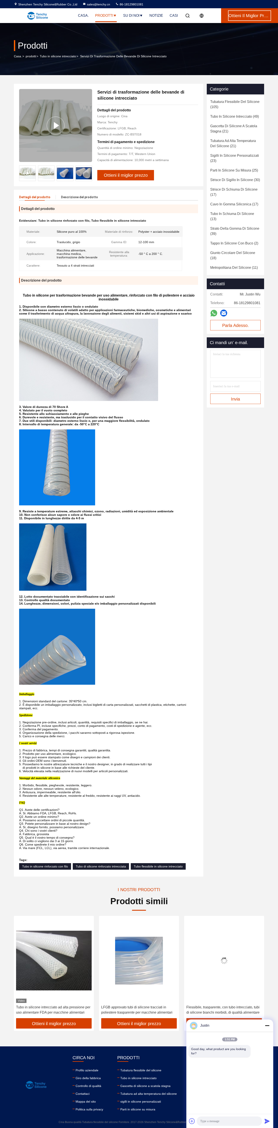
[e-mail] (224, 313)
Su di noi (131, 15)
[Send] (267, 1121)
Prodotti (104, 15)
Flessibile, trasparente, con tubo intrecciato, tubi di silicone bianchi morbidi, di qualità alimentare (137, 1009)
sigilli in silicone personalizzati (140, 1101)
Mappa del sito (86, 1101)
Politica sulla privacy (89, 1109)
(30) (235, 180)
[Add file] (192, 1121)
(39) (234, 231)
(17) (234, 192)
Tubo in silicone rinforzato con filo (45, 866)
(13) (232, 216)
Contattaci (82, 1093)
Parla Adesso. (235, 325)
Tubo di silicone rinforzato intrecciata (101, 866)
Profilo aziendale (87, 1070)
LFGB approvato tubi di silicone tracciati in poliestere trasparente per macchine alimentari (51, 1009)
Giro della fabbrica (88, 1078)
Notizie (156, 15)
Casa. (83, 15)
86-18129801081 (131, 4)
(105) (235, 104)
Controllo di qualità (88, 1086)
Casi (174, 15)
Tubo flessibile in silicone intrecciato (158, 866)
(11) (234, 267)
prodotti (31, 56)
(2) (234, 243)
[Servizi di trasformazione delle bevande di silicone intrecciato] (55, 125)
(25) (234, 170)
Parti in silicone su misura (137, 1109)
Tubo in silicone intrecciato (58, 56)
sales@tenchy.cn (98, 4)
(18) (232, 255)
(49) (234, 116)
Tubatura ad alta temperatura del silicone (148, 1093)
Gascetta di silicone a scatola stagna (145, 1086)
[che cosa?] (213, 313)
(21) (233, 128)
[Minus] (267, 1025)
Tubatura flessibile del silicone (140, 1070)
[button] (22, 968)
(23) (234, 158)
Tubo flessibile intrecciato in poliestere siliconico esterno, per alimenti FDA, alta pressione (223, 1009)
